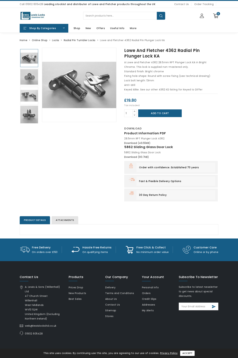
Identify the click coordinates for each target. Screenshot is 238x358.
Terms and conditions (119, 293)
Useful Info (117, 28)
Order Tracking (204, 4)
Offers (100, 28)
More (133, 28)
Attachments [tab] (65, 220)
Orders (146, 293)
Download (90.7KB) (136, 157)
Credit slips (149, 299)
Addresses (148, 304)
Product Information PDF (145, 133)
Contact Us (181, 4)
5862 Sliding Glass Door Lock (148, 147)
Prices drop (76, 287)
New (88, 28)
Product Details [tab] (35, 220)
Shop (77, 28)
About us (111, 299)
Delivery (110, 287)
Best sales (75, 299)
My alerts (148, 310)
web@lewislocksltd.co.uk (40, 326)
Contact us (29, 277)
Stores (109, 316)
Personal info (150, 287)
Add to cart (160, 113)
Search (161, 16)
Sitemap (110, 310)
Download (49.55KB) (137, 143)
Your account (153, 277)
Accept (187, 353)
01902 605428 (34, 333)
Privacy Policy (169, 353)
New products (77, 293)
